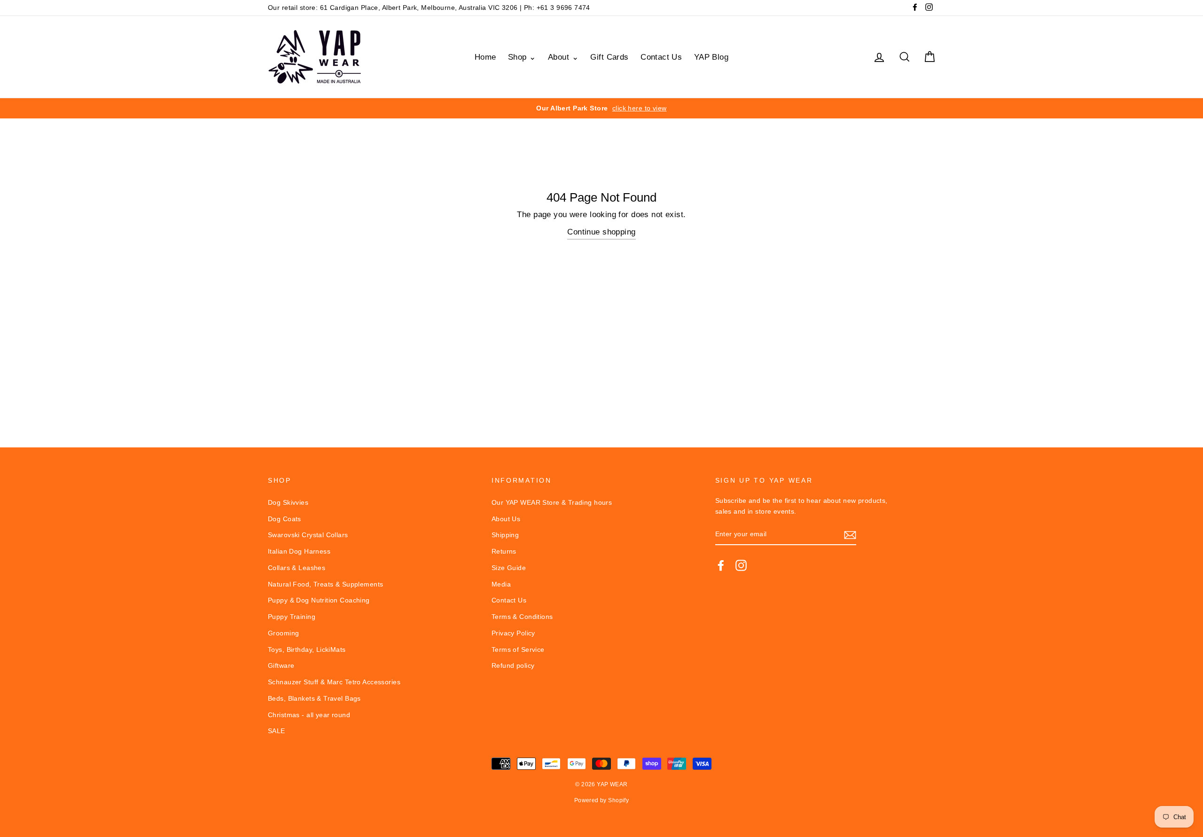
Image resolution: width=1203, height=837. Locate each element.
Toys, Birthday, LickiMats (307, 649)
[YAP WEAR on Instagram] (741, 565)
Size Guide (509, 567)
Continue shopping (601, 231)
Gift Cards (609, 57)
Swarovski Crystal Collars (308, 535)
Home (485, 57)
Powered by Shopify (601, 800)
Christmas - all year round (309, 715)
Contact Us (661, 57)
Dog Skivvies (288, 502)
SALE (276, 731)
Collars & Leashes (296, 567)
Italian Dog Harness (299, 551)
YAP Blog (711, 57)
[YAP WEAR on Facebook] (720, 565)
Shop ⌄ (522, 57)
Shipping (505, 535)
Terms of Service (518, 649)
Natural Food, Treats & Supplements (325, 584)
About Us (506, 519)
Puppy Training (291, 616)
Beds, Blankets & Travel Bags (314, 698)
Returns (504, 551)
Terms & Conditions (522, 616)
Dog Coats (284, 519)
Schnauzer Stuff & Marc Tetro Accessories (334, 682)
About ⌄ (563, 57)
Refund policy (513, 665)
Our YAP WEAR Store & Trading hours (552, 502)
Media (501, 584)
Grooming (283, 633)
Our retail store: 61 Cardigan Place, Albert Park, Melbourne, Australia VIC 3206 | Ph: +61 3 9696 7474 (429, 7)
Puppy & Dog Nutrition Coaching (319, 600)
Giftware (281, 665)
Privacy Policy (513, 633)
